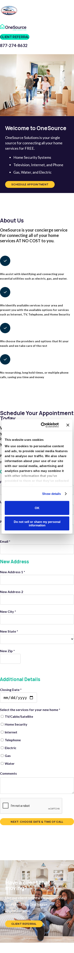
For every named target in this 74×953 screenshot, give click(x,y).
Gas (7, 756)
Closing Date (11, 690)
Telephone (12, 740)
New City (8, 611)
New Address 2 (11, 592)
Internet (10, 732)
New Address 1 (12, 572)
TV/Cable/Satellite (18, 716)
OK (37, 508)
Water (9, 763)
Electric (10, 748)
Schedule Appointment (30, 184)
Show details (51, 493)
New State (9, 631)
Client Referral (14, 37)
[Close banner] (67, 425)
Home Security (15, 724)
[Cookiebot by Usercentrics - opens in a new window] (43, 425)
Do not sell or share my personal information (37, 523)
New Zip (7, 651)
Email (5, 541)
